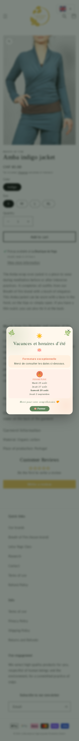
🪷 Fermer (39, 408)
